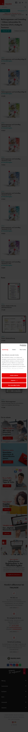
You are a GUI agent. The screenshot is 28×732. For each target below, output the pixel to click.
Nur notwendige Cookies (14, 385)
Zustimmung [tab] (5, 349)
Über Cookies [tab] (23, 349)
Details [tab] (14, 349)
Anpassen (13, 380)
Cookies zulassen (14, 375)
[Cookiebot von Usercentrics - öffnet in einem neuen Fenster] (20, 345)
